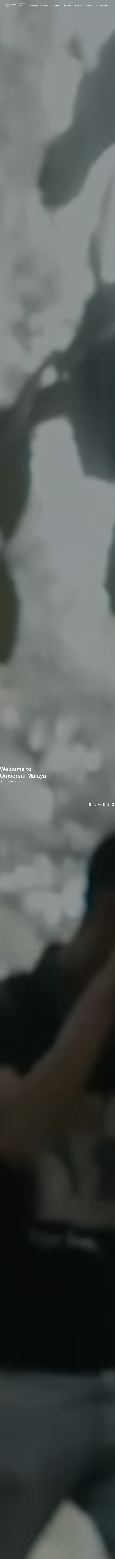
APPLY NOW (104, 5)
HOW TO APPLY (91, 5)
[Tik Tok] (108, 805)
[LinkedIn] (113, 805)
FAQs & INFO (78, 5)
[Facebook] (90, 805)
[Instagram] (104, 805)
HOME (22, 5)
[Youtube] (99, 805)
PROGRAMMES (33, 5)
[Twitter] (95, 805)
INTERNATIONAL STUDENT (50, 5)
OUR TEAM (67, 5)
